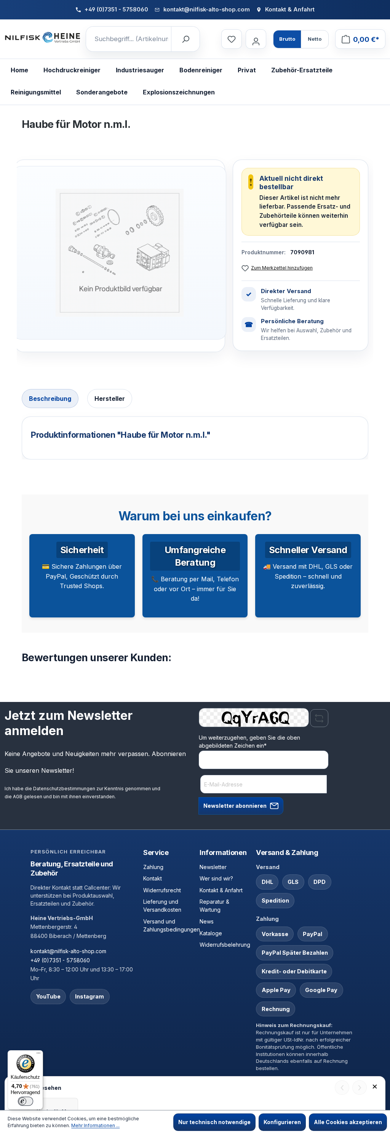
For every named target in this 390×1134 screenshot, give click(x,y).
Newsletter (213, 867)
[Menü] (38, 1054)
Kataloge (211, 933)
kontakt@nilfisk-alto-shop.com (68, 951)
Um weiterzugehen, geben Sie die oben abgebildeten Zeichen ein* (249, 741)
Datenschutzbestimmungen (64, 788)
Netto (314, 39)
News (207, 921)
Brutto (287, 39)
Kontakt (152, 878)
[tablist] (195, 399)
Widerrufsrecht (162, 890)
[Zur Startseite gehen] (43, 37)
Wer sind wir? (216, 878)
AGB (17, 796)
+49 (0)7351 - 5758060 (60, 960)
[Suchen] (185, 39)
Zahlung (153, 867)
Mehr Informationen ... (95, 1125)
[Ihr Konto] (256, 39)
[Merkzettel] (231, 39)
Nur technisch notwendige (214, 1122)
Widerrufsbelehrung (225, 944)
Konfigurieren (282, 1122)
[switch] (25, 1101)
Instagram (89, 996)
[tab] (50, 398)
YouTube (48, 996)
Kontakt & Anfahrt (221, 890)
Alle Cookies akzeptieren (348, 1122)
